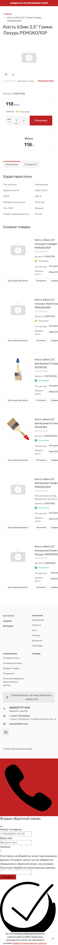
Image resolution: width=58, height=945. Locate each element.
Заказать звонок (18, 711)
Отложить (41, 280)
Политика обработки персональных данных (13, 681)
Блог (34, 630)
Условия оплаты (11, 658)
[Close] (53, 938)
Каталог (9, 616)
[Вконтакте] (6, 732)
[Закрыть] (1, 826)
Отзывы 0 (31, 164)
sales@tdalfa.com (18, 724)
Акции (7, 621)
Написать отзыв (25, 81)
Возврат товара (11, 668)
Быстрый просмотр (18, 280)
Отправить (8, 876)
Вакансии (37, 640)
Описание (12, 164)
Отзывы (36, 635)
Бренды (8, 626)
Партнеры (37, 645)
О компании (38, 620)
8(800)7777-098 (19, 707)
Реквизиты (8, 673)
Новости (36, 625)
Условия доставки (12, 663)
